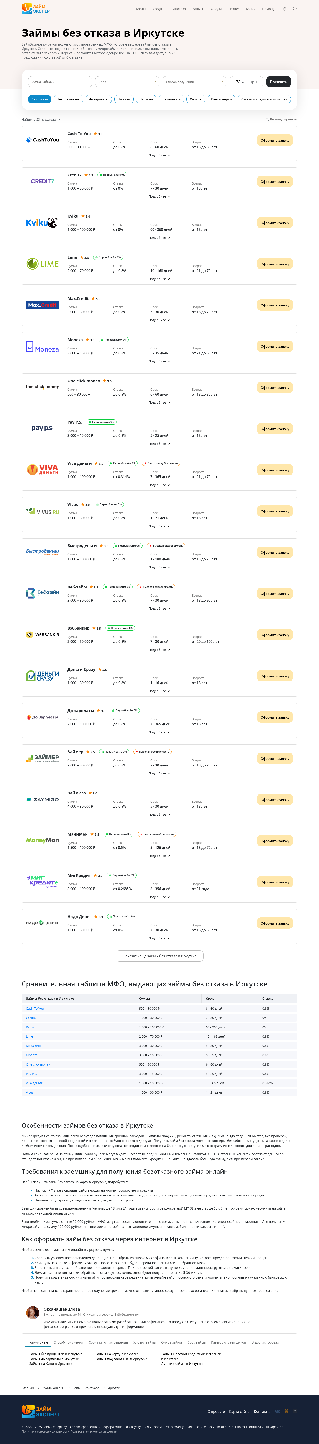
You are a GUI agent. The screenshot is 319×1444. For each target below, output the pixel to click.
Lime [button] (29, 1036)
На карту (146, 99)
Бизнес (233, 9)
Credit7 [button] (31, 1018)
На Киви (124, 99)
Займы (197, 9)
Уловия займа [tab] (144, 1342)
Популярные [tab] (38, 1342)
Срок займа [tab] (196, 1342)
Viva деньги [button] (34, 1083)
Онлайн (196, 99)
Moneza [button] (32, 1055)
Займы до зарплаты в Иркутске (54, 1359)
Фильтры (249, 81)
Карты (141, 9)
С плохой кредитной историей (264, 99)
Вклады (216, 9)
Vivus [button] (30, 1092)
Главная (28, 1388)
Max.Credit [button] (34, 1046)
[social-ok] (286, 1411)
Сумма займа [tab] (171, 1342)
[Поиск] (295, 9)
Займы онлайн (53, 1388)
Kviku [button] (30, 1027)
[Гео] (284, 9)
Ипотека (179, 9)
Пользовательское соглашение (93, 1431)
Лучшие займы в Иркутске (182, 1363)
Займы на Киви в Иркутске (50, 1363)
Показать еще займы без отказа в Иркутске (159, 956)
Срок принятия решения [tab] (108, 1342)
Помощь (269, 9)
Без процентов (68, 99)
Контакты (262, 1411)
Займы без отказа (86, 1388)
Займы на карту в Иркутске (116, 1354)
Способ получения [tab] (68, 1342)
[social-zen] (295, 1411)
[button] (159, 155)
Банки (251, 9)
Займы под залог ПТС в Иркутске (121, 1359)
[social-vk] (277, 1411)
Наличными (171, 99)
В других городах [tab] (265, 1342)
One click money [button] (38, 1064)
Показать (278, 81)
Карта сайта (239, 1411)
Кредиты (159, 9)
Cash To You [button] (35, 1008)
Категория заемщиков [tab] (228, 1342)
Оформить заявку (275, 140)
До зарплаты (98, 99)
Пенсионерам (221, 99)
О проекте (216, 1411)
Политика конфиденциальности (45, 1431)
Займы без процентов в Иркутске (55, 1354)
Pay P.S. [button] (31, 1074)
